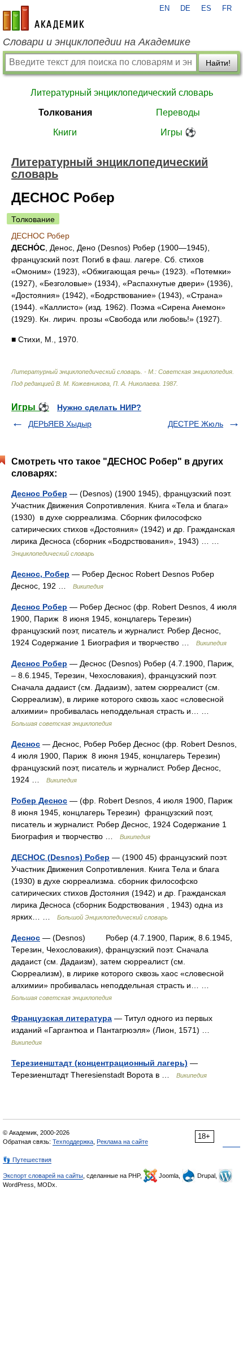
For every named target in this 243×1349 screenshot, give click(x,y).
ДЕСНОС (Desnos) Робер (60, 857)
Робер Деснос (39, 800)
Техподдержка (73, 1141)
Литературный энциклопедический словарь (122, 92)
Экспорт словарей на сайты (43, 1175)
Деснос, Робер (40, 573)
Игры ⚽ (178, 132)
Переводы (178, 112)
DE (185, 8)
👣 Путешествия (27, 1159)
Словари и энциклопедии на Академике (96, 42)
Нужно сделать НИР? (99, 407)
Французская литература (61, 1018)
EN (164, 8)
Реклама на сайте (122, 1141)
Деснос (25, 743)
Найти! (218, 62)
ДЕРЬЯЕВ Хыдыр (60, 423)
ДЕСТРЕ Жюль (195, 423)
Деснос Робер (39, 493)
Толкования (65, 112)
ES (206, 8)
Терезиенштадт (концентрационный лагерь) (99, 1062)
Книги (65, 132)
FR (227, 8)
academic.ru (43, 18)
